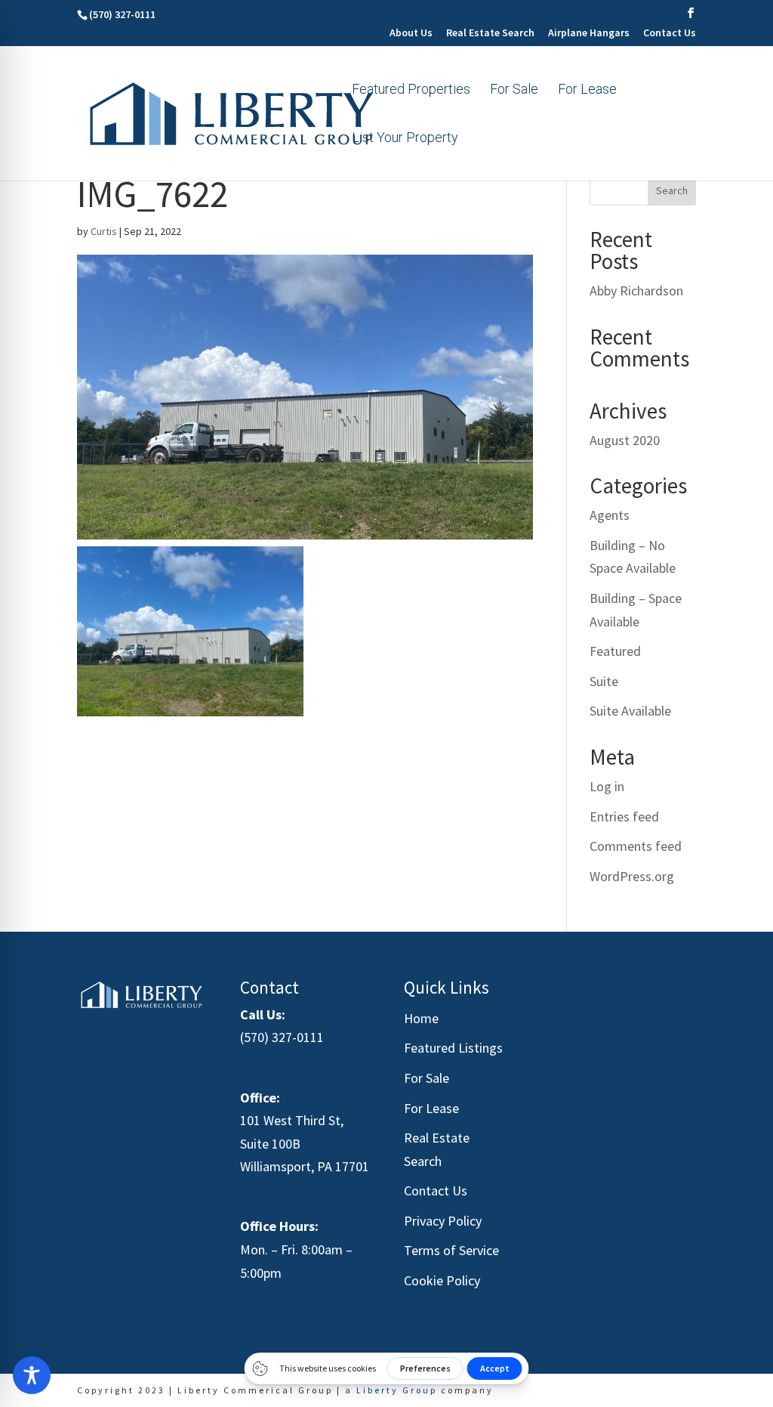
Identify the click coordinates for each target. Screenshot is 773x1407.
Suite (604, 681)
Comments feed (636, 846)
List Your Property (405, 138)
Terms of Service (451, 1250)
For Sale (514, 90)
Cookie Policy (442, 1280)
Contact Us (669, 33)
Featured (615, 651)
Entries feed (624, 816)
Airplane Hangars (589, 33)
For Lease (587, 90)
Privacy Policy (443, 1220)
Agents (610, 515)
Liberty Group (396, 1390)
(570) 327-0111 (282, 1037)
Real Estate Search (490, 33)
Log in (607, 786)
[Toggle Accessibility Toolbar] (31, 1375)
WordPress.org (632, 876)
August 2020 (625, 440)
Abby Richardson (636, 290)
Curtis (104, 231)
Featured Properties (411, 90)
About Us (411, 33)
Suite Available (630, 710)
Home (421, 1018)
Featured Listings (453, 1047)
